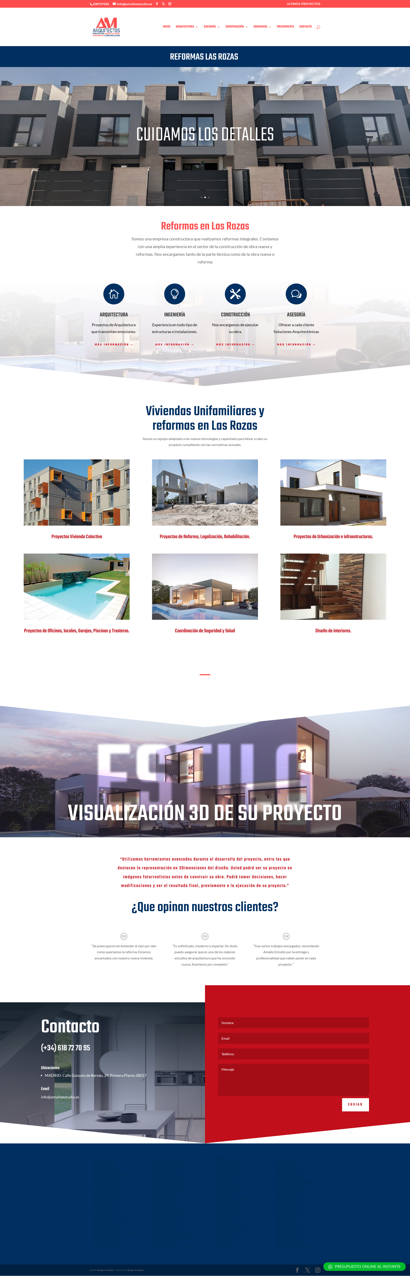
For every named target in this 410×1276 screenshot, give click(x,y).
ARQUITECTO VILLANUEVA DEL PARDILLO (235, 1218)
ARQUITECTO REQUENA (226, 1179)
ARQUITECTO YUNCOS (225, 1193)
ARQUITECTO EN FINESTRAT (107, 1191)
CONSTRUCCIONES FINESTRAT (169, 1191)
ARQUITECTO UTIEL (285, 1158)
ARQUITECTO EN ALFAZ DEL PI (108, 1194)
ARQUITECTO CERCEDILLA (288, 1177)
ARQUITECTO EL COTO (225, 1220)
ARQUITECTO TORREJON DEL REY (231, 1212)
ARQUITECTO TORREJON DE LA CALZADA (234, 1201)
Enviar (355, 1105)
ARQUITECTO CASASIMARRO (168, 1216)
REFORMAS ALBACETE (225, 1245)
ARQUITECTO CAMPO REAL (288, 1191)
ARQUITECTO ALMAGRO (287, 1169)
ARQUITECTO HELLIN (103, 1163)
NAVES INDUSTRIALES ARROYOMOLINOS (174, 1235)
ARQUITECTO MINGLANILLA (289, 1241)
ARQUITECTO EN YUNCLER (167, 1227)
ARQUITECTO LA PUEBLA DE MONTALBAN (296, 1185)
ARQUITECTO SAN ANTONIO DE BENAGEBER (115, 1213)
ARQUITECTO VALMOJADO (288, 1230)
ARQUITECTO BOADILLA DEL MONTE (111, 1221)
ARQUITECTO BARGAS (225, 1223)
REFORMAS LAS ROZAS (165, 1244)
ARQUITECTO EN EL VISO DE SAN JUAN (173, 1246)
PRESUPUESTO (285, 27)
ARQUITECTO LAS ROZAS (105, 1177)
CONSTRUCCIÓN (235, 27)
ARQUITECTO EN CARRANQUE (229, 1226)
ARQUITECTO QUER (224, 1182)
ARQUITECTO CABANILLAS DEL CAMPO (233, 1165)
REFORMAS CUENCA (224, 1243)
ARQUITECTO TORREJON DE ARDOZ (111, 1174)
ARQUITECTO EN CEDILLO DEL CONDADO (174, 1233)
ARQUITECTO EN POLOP (105, 1197)
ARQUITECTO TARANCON (287, 1205)
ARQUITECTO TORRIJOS (226, 1187)
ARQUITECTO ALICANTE (104, 1208)
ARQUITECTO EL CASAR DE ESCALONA (294, 1197)
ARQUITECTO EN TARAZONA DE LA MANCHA (176, 1199)
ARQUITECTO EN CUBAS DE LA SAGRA (233, 1232)
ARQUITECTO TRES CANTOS (289, 1210)
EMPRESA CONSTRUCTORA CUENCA (293, 1246)
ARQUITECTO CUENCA (104, 1160)
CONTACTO (305, 27)
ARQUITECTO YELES (224, 1195)
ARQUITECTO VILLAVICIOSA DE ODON (111, 1185)
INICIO (166, 27)
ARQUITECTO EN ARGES (105, 1227)
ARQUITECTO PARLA (164, 1174)
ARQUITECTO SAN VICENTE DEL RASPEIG (174, 1185)
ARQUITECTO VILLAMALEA (227, 1190)
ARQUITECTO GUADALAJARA (228, 1162)
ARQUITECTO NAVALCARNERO (290, 1199)
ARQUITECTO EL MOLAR (226, 1215)
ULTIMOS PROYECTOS (303, 4)
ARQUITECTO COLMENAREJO (168, 1172)
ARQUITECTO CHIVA (224, 1234)
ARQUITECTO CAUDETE (286, 1166)
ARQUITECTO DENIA (164, 1221)
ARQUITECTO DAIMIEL (286, 1160)
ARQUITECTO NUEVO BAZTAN (169, 1166)
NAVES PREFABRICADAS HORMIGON (171, 1238)
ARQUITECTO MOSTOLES (105, 1180)
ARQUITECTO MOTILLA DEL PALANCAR (173, 1202)
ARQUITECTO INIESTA (164, 1205)
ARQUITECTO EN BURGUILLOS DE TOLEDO (114, 1233)
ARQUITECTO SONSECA (226, 1204)
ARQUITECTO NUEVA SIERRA (107, 1246)
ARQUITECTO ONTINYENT (167, 1188)
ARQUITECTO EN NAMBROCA (107, 1235)
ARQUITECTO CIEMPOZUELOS (168, 1183)
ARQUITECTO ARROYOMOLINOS (291, 1202)
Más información (112, 345)
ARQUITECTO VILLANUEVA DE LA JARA (294, 1235)
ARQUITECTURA (185, 27)
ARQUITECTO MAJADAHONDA (107, 1172)
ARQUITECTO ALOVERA (225, 1176)
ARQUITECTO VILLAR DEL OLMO (170, 1160)
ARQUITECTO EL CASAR (286, 1172)
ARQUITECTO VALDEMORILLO (290, 1216)
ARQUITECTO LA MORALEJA (167, 1158)
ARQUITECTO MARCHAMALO (228, 1168)
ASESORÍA (210, 27)
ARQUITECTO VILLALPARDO (106, 1202)
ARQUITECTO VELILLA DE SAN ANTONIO (295, 1213)
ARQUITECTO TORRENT (165, 1194)
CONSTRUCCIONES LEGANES (289, 1233)
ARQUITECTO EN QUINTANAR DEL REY (173, 1213)
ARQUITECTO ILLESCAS (225, 1184)
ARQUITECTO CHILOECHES (106, 1238)
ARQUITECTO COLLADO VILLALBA (170, 1177)
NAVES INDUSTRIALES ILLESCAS (108, 1241)
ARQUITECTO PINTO (103, 1216)
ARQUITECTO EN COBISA (105, 1230)
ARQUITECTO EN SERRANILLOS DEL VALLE (235, 1229)
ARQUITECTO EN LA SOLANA (289, 1163)
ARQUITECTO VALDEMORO (106, 1183)
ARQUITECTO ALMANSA (165, 1197)
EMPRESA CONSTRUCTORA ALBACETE (293, 1249)
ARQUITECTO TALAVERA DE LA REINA (293, 1183)
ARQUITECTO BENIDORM (166, 1224)
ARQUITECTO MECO (285, 1208)
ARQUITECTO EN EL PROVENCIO (170, 1219)
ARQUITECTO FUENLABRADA (168, 1180)
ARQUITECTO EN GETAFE (105, 1169)
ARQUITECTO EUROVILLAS (106, 1210)
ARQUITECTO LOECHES (286, 1221)
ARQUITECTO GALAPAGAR (166, 1163)
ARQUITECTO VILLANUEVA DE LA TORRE (295, 1174)
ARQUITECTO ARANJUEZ (287, 1224)
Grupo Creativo (105, 1270)
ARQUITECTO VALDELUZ (226, 1170)
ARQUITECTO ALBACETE (105, 1158)
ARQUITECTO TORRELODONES (169, 1169)
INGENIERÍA (260, 27)
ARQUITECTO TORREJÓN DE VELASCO (233, 1198)
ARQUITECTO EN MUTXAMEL (107, 1199)
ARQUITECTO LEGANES (104, 1166)
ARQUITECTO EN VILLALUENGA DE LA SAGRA (176, 1230)
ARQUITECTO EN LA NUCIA (106, 1188)
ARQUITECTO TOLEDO (104, 1205)
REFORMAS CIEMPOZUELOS (106, 1244)
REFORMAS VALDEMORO (166, 1241)
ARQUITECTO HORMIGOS (287, 1194)
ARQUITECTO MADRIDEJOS (288, 1188)
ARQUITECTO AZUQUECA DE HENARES (233, 1173)
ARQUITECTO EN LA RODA (167, 1208)
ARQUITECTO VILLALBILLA (288, 1219)
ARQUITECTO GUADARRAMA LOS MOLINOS (296, 1180)
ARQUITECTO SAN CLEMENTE (290, 1244)
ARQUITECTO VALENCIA (226, 1237)
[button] (364, 1266)
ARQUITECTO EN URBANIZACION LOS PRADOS (233, 1159)
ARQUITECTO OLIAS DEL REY (107, 1224)
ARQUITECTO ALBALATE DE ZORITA (292, 1227)
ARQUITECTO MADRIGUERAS (168, 1210)
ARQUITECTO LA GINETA (226, 1209)
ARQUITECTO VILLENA (225, 1207)
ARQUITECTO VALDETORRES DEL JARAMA (113, 1219)
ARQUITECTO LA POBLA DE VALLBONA (233, 1240)
